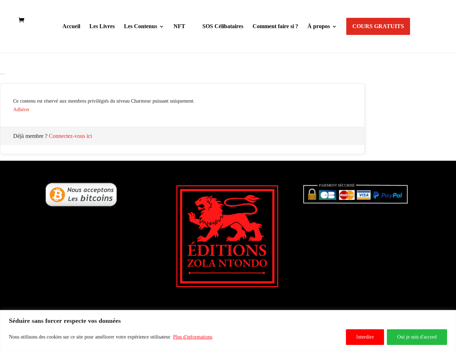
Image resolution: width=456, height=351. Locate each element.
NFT (179, 26)
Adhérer (21, 109)
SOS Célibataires (222, 26)
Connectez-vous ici (70, 136)
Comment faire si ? (275, 26)
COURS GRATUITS (378, 26)
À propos (318, 26)
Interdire (365, 337)
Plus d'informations (192, 337)
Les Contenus (140, 26)
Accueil (71, 26)
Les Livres (102, 26)
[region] (228, 330)
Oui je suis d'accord (417, 337)
